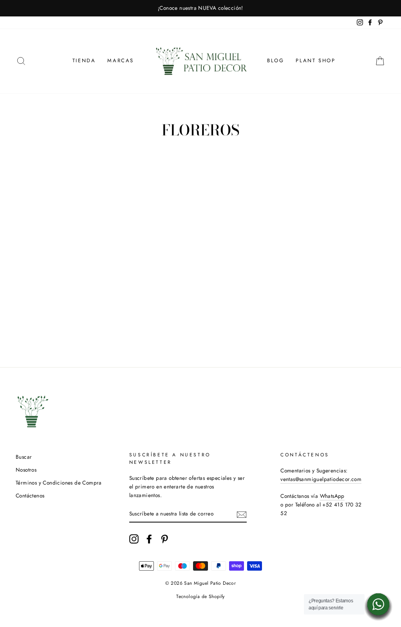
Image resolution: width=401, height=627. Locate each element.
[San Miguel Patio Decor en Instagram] (134, 539)
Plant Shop (315, 60)
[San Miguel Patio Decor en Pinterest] (164, 539)
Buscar (24, 457)
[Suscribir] (242, 514)
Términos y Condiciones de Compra (59, 482)
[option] (200, 8)
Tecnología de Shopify (200, 596)
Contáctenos (30, 495)
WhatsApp (332, 496)
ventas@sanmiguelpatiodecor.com (320, 479)
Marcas (120, 60)
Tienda (84, 60)
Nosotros (26, 470)
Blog (275, 60)
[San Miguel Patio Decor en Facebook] (149, 539)
